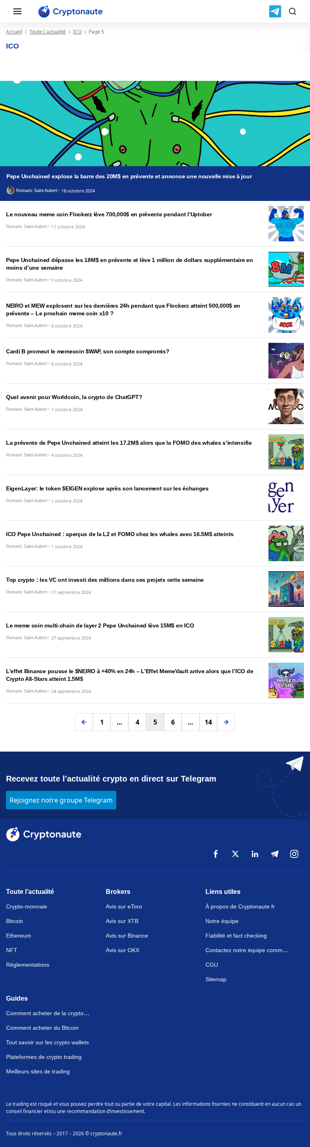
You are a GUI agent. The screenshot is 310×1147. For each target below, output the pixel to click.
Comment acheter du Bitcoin (42, 1027)
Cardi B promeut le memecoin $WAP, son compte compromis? (88, 351)
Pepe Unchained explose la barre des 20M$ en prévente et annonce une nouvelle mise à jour (128, 176)
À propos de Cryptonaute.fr (240, 906)
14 (208, 722)
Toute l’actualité (30, 891)
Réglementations (27, 964)
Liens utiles (223, 891)
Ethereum (18, 935)
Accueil (14, 31)
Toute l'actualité (47, 31)
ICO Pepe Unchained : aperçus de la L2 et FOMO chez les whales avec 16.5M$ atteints (120, 534)
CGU (211, 964)
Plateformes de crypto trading (44, 1057)
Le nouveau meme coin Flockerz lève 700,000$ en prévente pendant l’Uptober (109, 214)
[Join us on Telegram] (275, 11)
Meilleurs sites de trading (38, 1071)
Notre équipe (222, 921)
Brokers (118, 891)
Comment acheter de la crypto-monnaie (57, 1013)
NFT (11, 950)
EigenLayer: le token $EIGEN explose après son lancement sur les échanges (107, 488)
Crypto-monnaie (26, 906)
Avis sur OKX (122, 950)
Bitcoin (14, 921)
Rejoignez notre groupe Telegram (61, 800)
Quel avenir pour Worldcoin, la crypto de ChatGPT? (74, 397)
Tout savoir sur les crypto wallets (47, 1042)
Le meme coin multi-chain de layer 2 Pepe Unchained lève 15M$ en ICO (100, 625)
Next (226, 722)
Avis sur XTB (122, 921)
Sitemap (215, 979)
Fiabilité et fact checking (236, 935)
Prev (84, 722)
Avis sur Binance (127, 935)
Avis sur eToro (124, 906)
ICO (77, 31)
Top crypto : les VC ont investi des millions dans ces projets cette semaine (105, 580)
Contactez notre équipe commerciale (252, 950)
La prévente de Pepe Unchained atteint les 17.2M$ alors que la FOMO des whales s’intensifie (129, 442)
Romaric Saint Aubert (36, 190)
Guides (17, 998)
